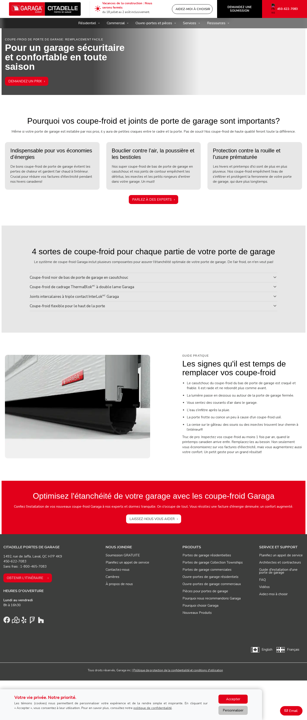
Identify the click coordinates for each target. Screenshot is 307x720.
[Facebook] (6, 621)
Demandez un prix (25, 81)
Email (293, 710)
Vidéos (264, 587)
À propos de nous (119, 584)
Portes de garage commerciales (206, 569)
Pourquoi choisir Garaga (200, 605)
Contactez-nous (117, 569)
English (267, 649)
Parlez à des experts (152, 199)
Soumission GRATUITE (123, 555)
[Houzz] (41, 621)
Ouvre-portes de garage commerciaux (211, 584)
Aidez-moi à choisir (273, 594)
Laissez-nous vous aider (152, 519)
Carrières (112, 577)
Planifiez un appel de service (127, 562)
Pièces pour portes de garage (205, 591)
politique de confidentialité (152, 708)
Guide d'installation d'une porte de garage (278, 571)
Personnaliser (233, 710)
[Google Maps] (15, 621)
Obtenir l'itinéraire (25, 578)
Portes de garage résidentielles (206, 555)
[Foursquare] (32, 621)
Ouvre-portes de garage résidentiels (210, 577)
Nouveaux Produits (197, 612)
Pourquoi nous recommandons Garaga (211, 598)
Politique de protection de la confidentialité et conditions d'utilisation (178, 670)
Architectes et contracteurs (280, 562)
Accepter (233, 699)
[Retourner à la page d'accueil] (45, 9)
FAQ (262, 579)
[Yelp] (23, 621)
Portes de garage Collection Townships (212, 562)
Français (293, 649)
